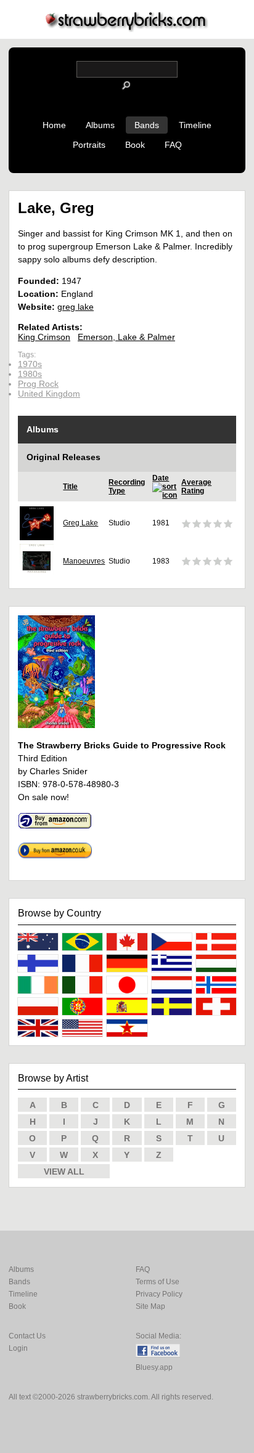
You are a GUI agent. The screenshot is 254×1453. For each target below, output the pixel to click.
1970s (30, 364)
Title (70, 486)
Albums (100, 125)
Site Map (150, 1306)
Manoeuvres (84, 561)
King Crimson (44, 337)
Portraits (89, 145)
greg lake (75, 307)
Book (135, 145)
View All (64, 1171)
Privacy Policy (159, 1294)
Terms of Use (157, 1281)
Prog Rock (38, 384)
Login (18, 1348)
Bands (146, 125)
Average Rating (196, 486)
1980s (30, 374)
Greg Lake (80, 523)
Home (54, 125)
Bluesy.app (154, 1367)
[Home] (127, 28)
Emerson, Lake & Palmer (126, 337)
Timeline (195, 125)
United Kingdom (49, 394)
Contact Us (27, 1336)
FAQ (173, 145)
